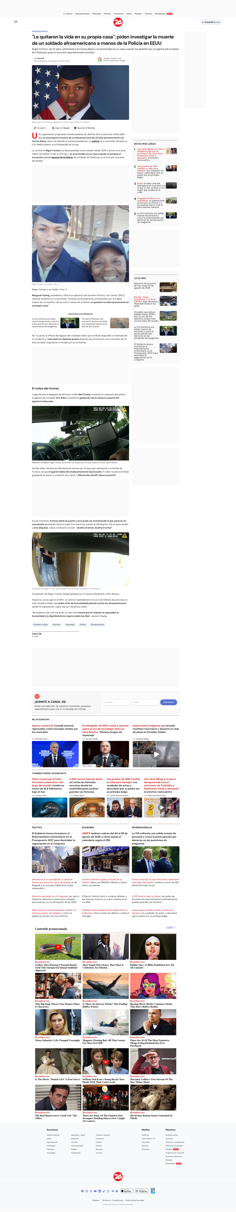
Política (37, 827)
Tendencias (75, 1153)
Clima (49, 1138)
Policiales (50, 1149)
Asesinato (70, 624)
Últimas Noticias (53, 1135)
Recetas (99, 1149)
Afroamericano (97, 624)
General (74, 1142)
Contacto (169, 1138)
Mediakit (172, 1149)
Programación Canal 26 (175, 1153)
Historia (99, 1142)
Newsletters (173, 1163)
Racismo (56, 624)
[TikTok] (104, 1191)
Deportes (75, 1138)
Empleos (169, 1160)
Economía (88, 827)
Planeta (99, 1146)
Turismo (99, 1153)
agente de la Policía (62, 157)
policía (95, 141)
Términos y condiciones (175, 1142)
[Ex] (91, 1191)
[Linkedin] (99, 1191)
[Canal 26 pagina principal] (118, 26)
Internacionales (40, 31)
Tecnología (51, 1153)
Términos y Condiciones (112, 1200)
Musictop (145, 1149)
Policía (83, 624)
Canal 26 (40, 58)
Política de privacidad (174, 1146)
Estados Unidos (41, 624)
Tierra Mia (146, 1142)
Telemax (145, 1146)
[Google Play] (141, 1191)
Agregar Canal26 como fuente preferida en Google (114, 59)
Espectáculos (52, 1142)
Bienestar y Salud (78, 1135)
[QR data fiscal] (153, 1193)
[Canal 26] (118, 1177)
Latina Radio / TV (148, 1138)
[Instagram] (86, 1191)
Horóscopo (51, 1146)
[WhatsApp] (108, 1191)
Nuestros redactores (174, 1156)
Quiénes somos (172, 1135)
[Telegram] (112, 1191)
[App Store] (126, 1191)
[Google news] (117, 1191)
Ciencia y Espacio (103, 1135)
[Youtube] (95, 1191)
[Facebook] (82, 1191)
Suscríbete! (169, 702)
